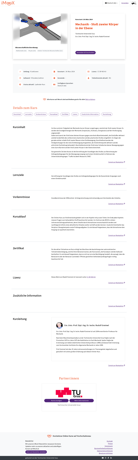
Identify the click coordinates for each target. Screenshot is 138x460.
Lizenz (75, 114)
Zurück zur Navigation (115, 162)
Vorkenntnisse (41, 114)
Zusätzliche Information (90, 114)
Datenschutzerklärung (105, 451)
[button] (111, 3)
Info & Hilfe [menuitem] (82, 3)
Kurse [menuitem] (72, 3)
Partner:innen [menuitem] (94, 3)
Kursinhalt (17, 114)
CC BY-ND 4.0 (91, 277)
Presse (110, 444)
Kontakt (110, 441)
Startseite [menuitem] (64, 3)
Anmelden (125, 3)
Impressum (109, 446)
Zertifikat (65, 114)
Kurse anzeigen (56, 401)
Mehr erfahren (90, 99)
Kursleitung (107, 114)
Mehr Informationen (81, 401)
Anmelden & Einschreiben (85, 52)
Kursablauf (54, 114)
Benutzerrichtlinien (106, 453)
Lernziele (28, 114)
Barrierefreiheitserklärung (103, 448)
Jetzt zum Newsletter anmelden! (36, 452)
